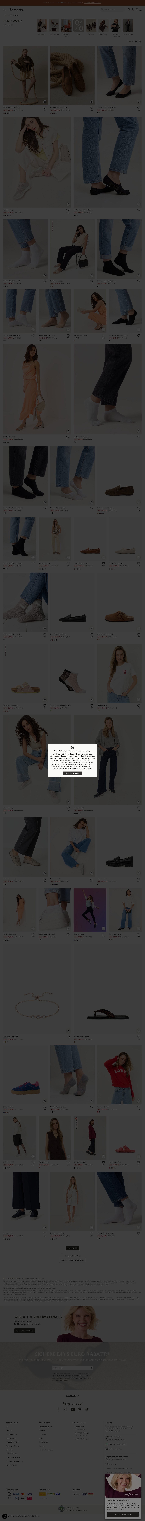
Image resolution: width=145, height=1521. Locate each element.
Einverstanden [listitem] (72, 773)
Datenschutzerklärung (84, 768)
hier (76, 764)
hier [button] (80, 766)
